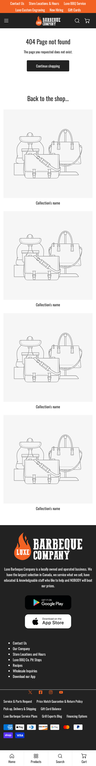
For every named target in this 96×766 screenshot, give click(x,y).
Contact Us (20, 642)
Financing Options (77, 716)
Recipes (18, 665)
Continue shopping (48, 65)
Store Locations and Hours (29, 654)
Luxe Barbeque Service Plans (20, 716)
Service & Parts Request (17, 701)
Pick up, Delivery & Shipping (19, 708)
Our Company (21, 648)
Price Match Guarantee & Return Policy (59, 701)
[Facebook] (40, 692)
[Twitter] (30, 692)
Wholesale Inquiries (25, 670)
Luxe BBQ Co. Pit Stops (27, 659)
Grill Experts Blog (52, 716)
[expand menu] (6, 20)
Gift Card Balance (51, 708)
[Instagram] (51, 692)
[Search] (77, 21)
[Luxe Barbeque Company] (48, 21)
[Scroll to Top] (87, 741)
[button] (87, 21)
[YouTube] (61, 692)
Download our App (24, 676)
